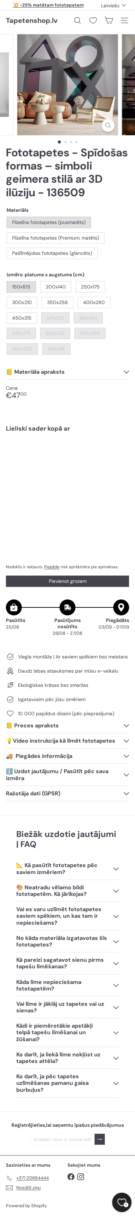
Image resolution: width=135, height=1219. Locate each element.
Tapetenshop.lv (31, 20)
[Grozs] (109, 20)
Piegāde (52, 567)
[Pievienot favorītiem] (120, 452)
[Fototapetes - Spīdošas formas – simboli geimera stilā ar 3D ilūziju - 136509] (67, 461)
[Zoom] (107, 125)
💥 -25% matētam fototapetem (48, 5)
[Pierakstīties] (99, 1139)
